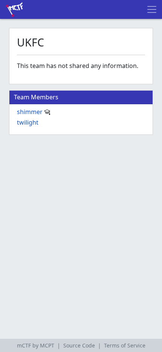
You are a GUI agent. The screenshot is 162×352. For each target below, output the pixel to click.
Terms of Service (124, 345)
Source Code (79, 345)
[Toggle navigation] (152, 9)
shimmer (30, 112)
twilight (27, 122)
